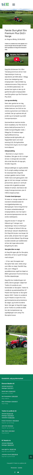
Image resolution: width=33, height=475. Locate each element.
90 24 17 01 (10, 413)
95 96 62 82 (11, 417)
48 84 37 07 (11, 445)
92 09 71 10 (13, 449)
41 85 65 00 (15, 396)
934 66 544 (10, 443)
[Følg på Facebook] (15, 472)
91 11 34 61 (10, 426)
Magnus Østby (12, 39)
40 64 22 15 (12, 391)
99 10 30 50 (16, 420)
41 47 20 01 (11, 431)
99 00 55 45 (15, 454)
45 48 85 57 (15, 401)
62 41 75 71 (10, 386)
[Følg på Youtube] (18, 472)
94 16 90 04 (11, 415)
